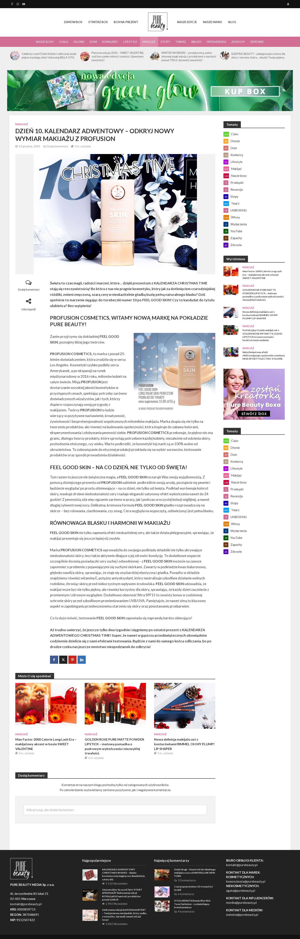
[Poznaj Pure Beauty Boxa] (150, 90)
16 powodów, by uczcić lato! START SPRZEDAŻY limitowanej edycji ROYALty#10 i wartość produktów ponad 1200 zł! (122, 894)
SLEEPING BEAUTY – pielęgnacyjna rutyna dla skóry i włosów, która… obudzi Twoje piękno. (258, 55)
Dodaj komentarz (57, 146)
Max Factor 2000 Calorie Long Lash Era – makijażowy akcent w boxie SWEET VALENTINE (46, 743)
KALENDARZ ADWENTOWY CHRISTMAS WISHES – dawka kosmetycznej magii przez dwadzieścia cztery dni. (123, 874)
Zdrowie (257, 41)
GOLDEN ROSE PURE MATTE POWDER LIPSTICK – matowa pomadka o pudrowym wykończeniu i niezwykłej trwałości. (114, 746)
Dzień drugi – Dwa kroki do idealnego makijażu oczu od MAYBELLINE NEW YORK (195, 873)
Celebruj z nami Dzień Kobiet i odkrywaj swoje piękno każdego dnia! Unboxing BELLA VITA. (49, 55)
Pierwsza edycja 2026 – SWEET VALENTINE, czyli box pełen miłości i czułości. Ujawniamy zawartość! (117, 56)
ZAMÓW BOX (73, 22)
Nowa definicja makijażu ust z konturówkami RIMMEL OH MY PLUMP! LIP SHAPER (184, 743)
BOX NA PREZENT (126, 22)
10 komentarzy (187, 880)
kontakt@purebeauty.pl (242, 865)
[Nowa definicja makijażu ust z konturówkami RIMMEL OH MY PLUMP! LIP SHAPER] (184, 705)
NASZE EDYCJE (187, 22)
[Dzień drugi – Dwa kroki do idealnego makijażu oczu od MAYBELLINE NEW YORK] (162, 874)
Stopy (165, 41)
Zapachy (238, 41)
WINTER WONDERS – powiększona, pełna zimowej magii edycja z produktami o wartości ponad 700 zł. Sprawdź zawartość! (188, 56)
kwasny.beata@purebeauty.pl (245, 881)
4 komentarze (186, 911)
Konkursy (110, 41)
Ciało (63, 41)
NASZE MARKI (212, 22)
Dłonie (79, 41)
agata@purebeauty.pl (240, 890)
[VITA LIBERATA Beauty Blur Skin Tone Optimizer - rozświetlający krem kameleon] (162, 905)
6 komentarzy (186, 894)
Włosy (196, 41)
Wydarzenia (216, 41)
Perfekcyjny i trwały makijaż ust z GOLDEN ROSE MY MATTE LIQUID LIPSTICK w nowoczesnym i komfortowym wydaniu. (262, 335)
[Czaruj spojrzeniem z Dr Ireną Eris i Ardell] (162, 891)
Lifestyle (130, 41)
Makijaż (149, 41)
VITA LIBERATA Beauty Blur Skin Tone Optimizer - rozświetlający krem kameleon (192, 904)
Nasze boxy (45, 41)
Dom (93, 41)
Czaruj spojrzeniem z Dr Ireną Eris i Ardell (193, 888)
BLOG (232, 22)
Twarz (181, 41)
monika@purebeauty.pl (241, 902)
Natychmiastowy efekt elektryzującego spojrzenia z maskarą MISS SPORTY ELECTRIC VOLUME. (263, 355)
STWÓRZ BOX (98, 22)
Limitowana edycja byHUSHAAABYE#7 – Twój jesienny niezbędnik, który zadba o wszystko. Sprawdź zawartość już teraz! (124, 914)
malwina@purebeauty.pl (242, 914)
